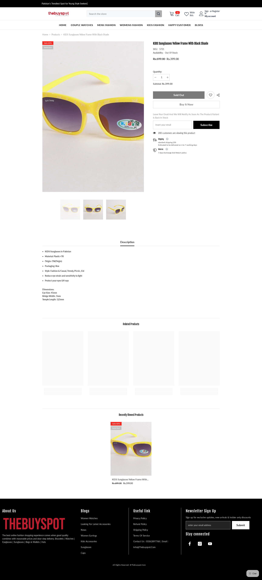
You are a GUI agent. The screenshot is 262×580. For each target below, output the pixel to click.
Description (127, 242)
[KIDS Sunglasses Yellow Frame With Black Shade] (131, 449)
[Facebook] (190, 544)
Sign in (207, 12)
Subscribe (206, 125)
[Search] (124, 13)
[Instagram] (200, 544)
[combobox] (120, 13)
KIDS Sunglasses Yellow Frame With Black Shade (129, 479)
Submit (240, 525)
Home (45, 34)
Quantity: (157, 71)
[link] (210, 95)
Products (56, 34)
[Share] (217, 95)
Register (216, 11)
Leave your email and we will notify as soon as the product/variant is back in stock (186, 116)
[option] (93, 116)
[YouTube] (210, 544)
